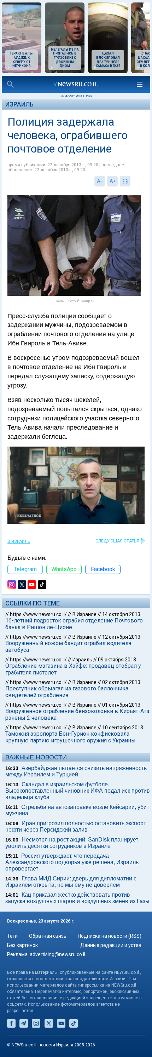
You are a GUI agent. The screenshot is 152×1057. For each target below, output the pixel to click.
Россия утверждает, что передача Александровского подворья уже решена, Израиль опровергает (72, 862)
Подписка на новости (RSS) (109, 936)
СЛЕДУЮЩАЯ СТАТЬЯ (117, 541)
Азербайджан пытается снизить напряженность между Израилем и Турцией (76, 771)
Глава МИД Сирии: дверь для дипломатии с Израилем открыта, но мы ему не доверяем (70, 881)
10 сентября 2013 (122, 727)
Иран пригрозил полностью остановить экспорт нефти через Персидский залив (75, 826)
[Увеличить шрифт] (112, 181)
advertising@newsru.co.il (57, 954)
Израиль (19, 104)
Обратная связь (47, 936)
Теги (12, 936)
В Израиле (18, 541)
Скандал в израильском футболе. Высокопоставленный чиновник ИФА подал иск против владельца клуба (77, 790)
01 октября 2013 (121, 705)
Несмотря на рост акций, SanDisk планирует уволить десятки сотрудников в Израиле (71, 843)
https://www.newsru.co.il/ (38, 614)
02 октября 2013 (121, 682)
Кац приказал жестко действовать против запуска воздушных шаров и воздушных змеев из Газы (77, 898)
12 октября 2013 (121, 637)
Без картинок (22, 945)
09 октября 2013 (117, 659)
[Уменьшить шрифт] (99, 181)
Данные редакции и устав (110, 945)
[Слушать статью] (132, 181)
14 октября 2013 (121, 614)
